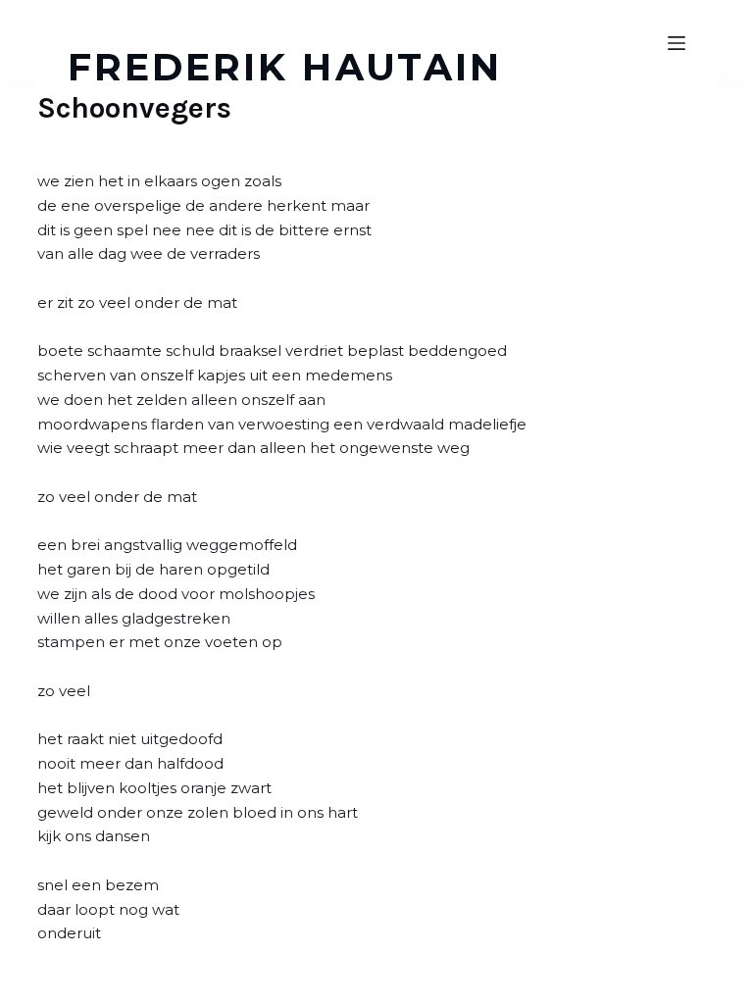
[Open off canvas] (676, 43)
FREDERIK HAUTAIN (285, 67)
